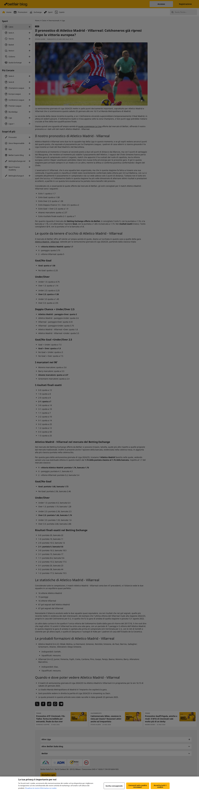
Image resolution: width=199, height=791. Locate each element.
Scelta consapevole (114, 786)
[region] (99, 784)
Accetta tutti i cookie (160, 786)
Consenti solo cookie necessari (137, 786)
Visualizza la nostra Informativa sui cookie (41, 788)
